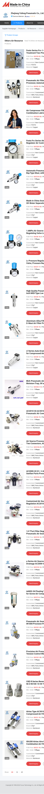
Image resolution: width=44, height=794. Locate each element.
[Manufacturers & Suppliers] (16, 4)
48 (22, 772)
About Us (30, 23)
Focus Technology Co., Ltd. (28, 785)
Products (19, 23)
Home (7, 23)
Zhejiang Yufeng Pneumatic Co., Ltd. (27, 13)
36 (17, 772)
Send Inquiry (33, 72)
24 (12, 772)
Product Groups (12, 35)
